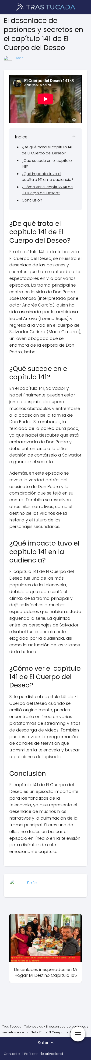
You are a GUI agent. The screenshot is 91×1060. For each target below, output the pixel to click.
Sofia (20, 58)
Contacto (12, 1053)
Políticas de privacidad (43, 1053)
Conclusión (32, 200)
